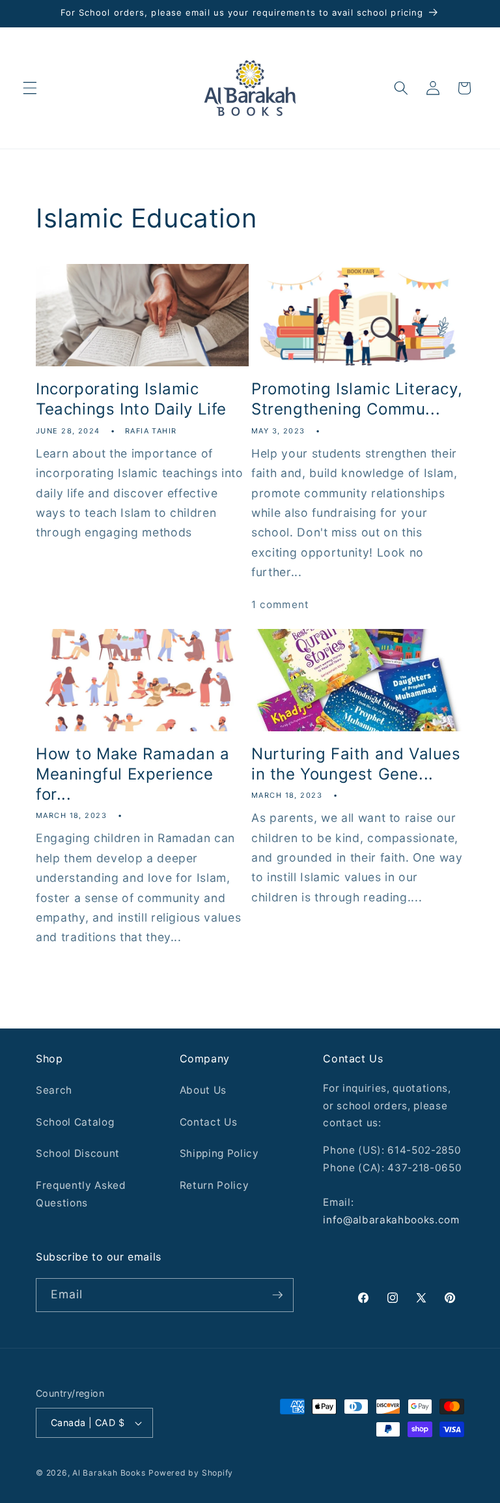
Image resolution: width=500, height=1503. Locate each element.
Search (54, 1090)
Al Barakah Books (108, 1473)
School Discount (78, 1153)
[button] (30, 88)
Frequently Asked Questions (81, 1194)
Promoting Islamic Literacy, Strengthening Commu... (356, 398)
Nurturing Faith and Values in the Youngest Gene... (356, 763)
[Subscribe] (277, 1295)
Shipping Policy (219, 1153)
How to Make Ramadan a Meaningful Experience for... (133, 774)
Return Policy (214, 1185)
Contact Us (209, 1122)
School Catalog (75, 1122)
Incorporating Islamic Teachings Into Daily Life (131, 398)
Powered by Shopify (190, 1473)
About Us (203, 1090)
